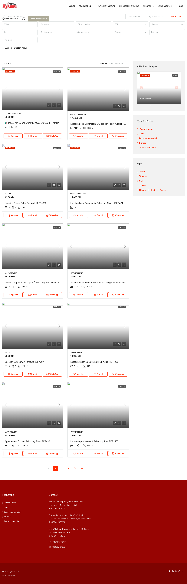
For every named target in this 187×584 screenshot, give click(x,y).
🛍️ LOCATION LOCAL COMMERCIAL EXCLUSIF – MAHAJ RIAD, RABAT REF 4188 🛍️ (45, 123)
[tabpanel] (159, 88)
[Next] (75, 468)
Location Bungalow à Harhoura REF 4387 (24, 362)
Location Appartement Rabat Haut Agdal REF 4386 (94, 362)
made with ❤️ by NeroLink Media (8, 575)
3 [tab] (160, 106)
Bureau (142, 143)
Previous (141, 87)
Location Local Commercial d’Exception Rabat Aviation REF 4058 (101, 124)
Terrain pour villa (147, 147)
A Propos (147, 6)
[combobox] (130, 32)
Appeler (14, 136)
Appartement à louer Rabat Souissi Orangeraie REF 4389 (97, 282)
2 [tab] (156, 106)
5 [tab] (168, 106)
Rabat (142, 171)
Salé (141, 181)
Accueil (71, 6)
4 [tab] (164, 106)
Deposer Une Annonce (129, 6)
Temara (143, 176)
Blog (181, 6)
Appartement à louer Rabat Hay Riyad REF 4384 (28, 441)
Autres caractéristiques (16, 48)
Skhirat (142, 185)
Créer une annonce (38, 19)
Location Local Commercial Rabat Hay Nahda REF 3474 (96, 203)
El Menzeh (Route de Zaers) (152, 190)
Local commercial (148, 138)
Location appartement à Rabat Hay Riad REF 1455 (94, 441)
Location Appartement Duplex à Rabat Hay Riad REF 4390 (32, 282)
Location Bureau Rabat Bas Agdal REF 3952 (25, 203)
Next (176, 87)
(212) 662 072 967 (12, 18)
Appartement (146, 129)
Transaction (85, 6)
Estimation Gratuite (106, 6)
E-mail (34, 136)
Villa (141, 133)
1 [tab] (152, 106)
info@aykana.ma (59, 547)
